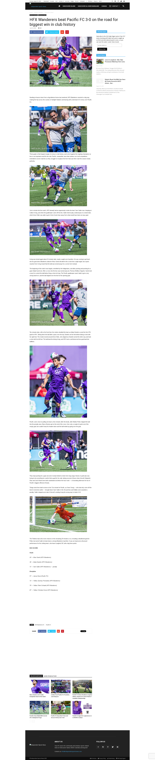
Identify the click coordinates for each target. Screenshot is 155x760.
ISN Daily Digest (121, 758)
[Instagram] (115, 1)
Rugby (72, 1)
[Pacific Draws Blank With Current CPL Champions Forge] (39, 707)
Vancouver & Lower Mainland (88, 6)
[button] (123, 6)
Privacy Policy (102, 758)
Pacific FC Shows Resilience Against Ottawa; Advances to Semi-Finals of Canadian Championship (82, 696)
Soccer (76, 1)
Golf (56, 1)
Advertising (112, 758)
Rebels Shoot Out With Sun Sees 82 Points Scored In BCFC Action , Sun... (115, 81)
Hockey (60, 1)
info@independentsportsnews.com (72, 751)
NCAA (100, 1)
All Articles (93, 758)
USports (96, 1)
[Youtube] (124, 1)
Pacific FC (48, 624)
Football (52, 1)
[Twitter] (121, 1)
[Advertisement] (61, 91)
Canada (104, 6)
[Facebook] (112, 1)
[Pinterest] (118, 1)
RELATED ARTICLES (36, 676)
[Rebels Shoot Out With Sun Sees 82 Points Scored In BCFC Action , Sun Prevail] (100, 81)
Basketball (46, 1)
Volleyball (82, 1)
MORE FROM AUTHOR (50, 676)
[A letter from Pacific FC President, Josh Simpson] (61, 686)
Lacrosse (67, 1)
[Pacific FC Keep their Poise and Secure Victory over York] (61, 707)
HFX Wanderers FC (39, 624)
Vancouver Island (69, 6)
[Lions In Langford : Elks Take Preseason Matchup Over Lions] (100, 61)
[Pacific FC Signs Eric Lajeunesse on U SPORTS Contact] (82, 707)
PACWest (90, 1)
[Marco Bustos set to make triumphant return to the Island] (39, 686)
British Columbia (33, 15)
